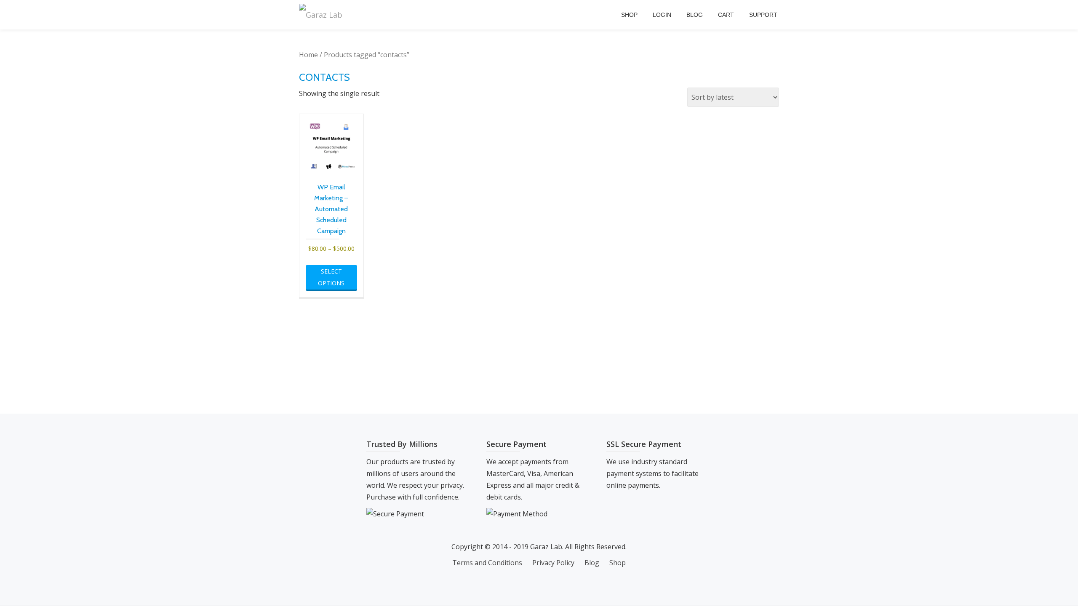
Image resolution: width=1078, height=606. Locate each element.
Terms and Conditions (487, 562)
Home (308, 54)
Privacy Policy (553, 562)
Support (763, 14)
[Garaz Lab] (322, 14)
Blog (694, 14)
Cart (726, 14)
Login (662, 14)
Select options (331, 277)
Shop (629, 14)
